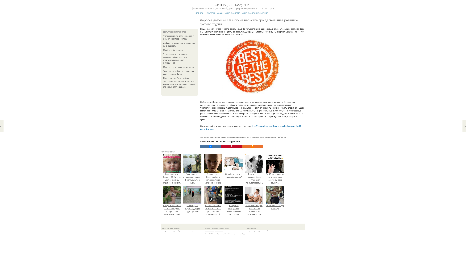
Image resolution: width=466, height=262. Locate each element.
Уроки (220, 13)
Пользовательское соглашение (220, 228)
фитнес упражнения (253, 137)
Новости (210, 13)
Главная (199, 13)
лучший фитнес (281, 137)
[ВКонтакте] (210, 146)
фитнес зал (221, 137)
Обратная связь (251, 228)
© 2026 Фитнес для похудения (171, 228)
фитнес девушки (212, 137)
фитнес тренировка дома (267, 137)
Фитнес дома (232, 13)
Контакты (207, 228)
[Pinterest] (231, 146)
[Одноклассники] (252, 146)
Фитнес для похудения (233, 5)
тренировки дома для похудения (236, 137)
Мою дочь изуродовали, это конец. (178, 67)
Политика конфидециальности (214, 231)
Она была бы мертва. (173, 50)
